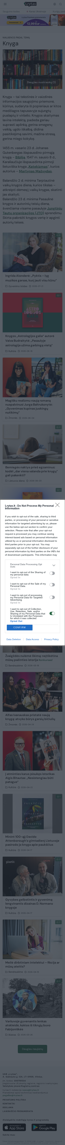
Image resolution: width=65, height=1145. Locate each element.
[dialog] (32, 573)
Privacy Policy (51, 639)
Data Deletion (13, 639)
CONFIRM (20, 627)
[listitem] (32, 565)
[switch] (52, 573)
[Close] (58, 506)
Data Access (32, 639)
